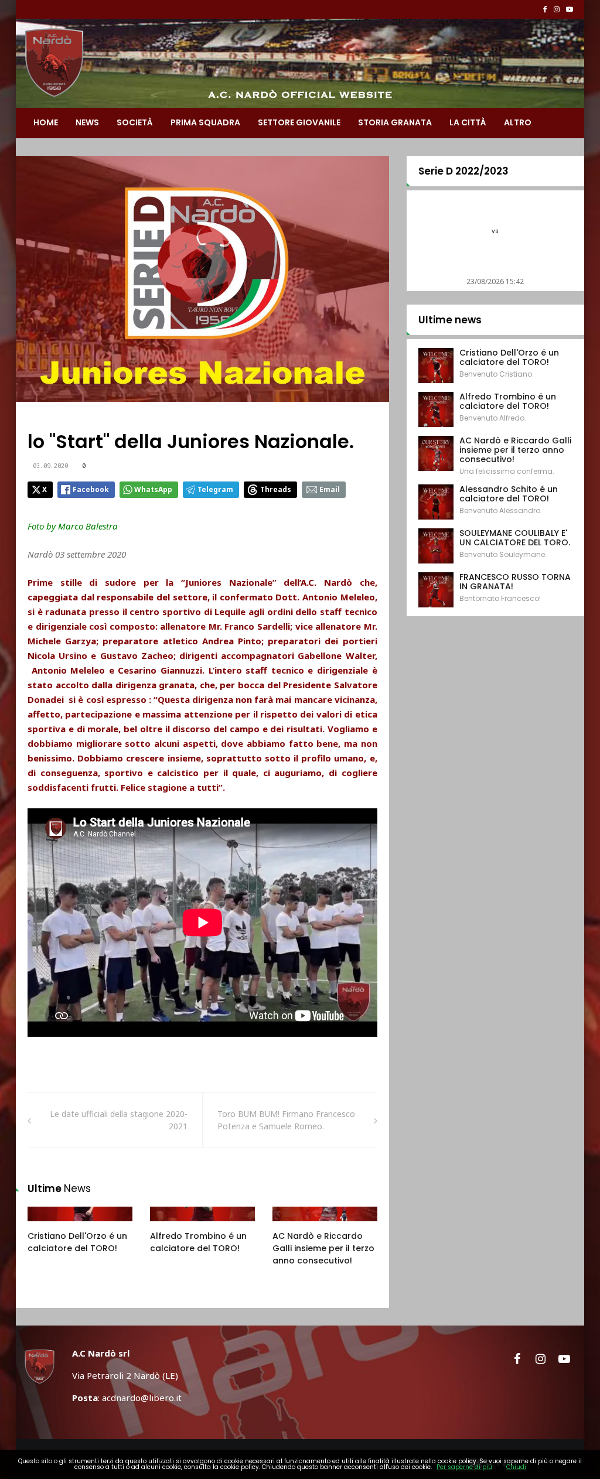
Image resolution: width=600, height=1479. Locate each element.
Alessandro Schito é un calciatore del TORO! (508, 493)
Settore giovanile (299, 122)
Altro (517, 122)
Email (329, 489)
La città (467, 122)
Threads (275, 489)
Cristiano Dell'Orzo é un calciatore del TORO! (77, 1242)
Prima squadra (205, 122)
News (87, 122)
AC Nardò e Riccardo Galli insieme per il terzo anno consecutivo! (323, 1248)
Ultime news (450, 320)
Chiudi (516, 1467)
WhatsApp (153, 489)
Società (135, 122)
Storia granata (395, 122)
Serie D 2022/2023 (463, 171)
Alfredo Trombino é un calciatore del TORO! (198, 1242)
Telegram (215, 489)
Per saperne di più (464, 1467)
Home (45, 122)
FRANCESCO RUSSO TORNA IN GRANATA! (515, 581)
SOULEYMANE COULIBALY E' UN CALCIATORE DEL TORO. (514, 537)
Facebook (91, 489)
